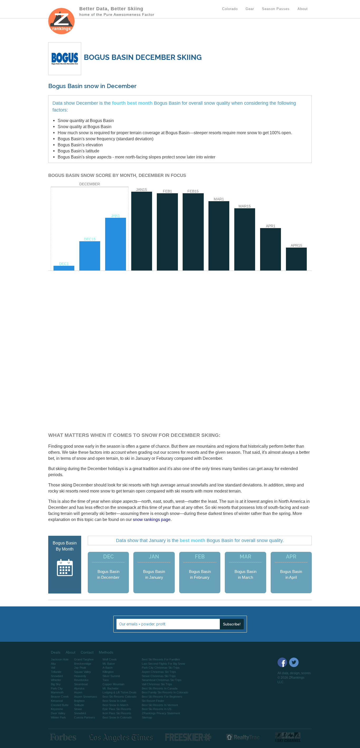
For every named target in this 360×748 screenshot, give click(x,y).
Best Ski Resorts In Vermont (160, 705)
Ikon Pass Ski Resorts (117, 713)
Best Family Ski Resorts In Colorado (165, 692)
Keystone (57, 709)
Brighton (79, 700)
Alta (53, 663)
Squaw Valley (82, 671)
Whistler (56, 680)
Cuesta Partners (84, 717)
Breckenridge (82, 663)
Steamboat (81, 684)
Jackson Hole (60, 659)
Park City (57, 688)
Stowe (78, 709)
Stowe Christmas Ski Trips (159, 676)
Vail (53, 667)
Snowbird (57, 676)
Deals (55, 652)
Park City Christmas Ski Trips (161, 667)
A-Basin (108, 667)
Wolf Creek (110, 659)
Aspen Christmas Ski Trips (159, 671)
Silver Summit (111, 676)
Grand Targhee (84, 659)
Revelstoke (81, 680)
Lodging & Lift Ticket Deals (120, 692)
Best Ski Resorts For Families (161, 659)
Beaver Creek (60, 696)
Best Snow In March (115, 705)
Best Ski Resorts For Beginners (162, 696)
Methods (106, 652)
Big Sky (56, 684)
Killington (108, 671)
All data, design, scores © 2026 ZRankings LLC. (294, 677)
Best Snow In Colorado (117, 717)
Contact (87, 652)
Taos (106, 680)
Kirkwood (57, 700)
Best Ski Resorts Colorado (120, 696)
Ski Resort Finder (153, 700)
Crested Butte (60, 705)
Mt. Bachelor (111, 688)
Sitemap (147, 717)
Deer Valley (58, 713)
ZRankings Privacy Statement (161, 713)
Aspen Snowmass (85, 696)
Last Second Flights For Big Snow (163, 663)
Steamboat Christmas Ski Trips (162, 680)
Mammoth (57, 692)
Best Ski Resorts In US (156, 709)
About (70, 652)
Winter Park (58, 717)
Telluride (56, 671)
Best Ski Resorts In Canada (159, 688)
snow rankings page (152, 519)
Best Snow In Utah (114, 700)
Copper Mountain (113, 684)
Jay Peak (80, 667)
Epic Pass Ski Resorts (117, 709)
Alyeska (79, 688)
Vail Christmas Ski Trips (157, 684)
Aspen (78, 692)
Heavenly (80, 676)
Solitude (79, 705)
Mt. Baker (109, 663)
